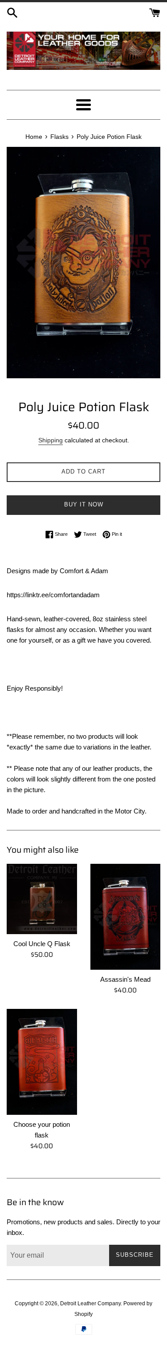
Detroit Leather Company (90, 1303)
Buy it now (83, 504)
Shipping (50, 440)
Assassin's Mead (125, 979)
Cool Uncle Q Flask (41, 943)
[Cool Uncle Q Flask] (42, 899)
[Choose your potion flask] (42, 1062)
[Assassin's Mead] (125, 917)
